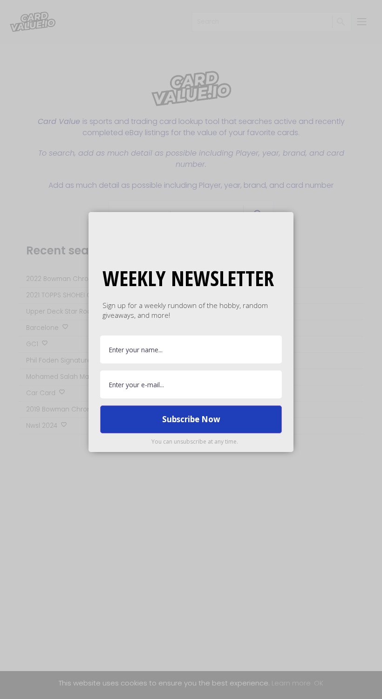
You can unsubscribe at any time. (194, 441)
